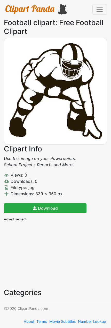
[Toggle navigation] (99, 9)
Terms (41, 321)
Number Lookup (92, 321)
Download (47, 208)
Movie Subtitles (62, 321)
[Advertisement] (42, 254)
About (29, 321)
